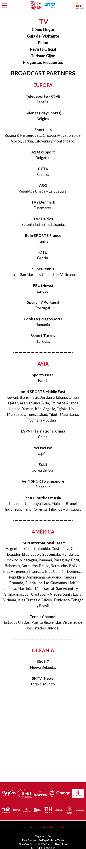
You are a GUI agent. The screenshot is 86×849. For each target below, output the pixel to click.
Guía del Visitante (43, 36)
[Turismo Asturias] (69, 809)
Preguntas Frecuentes (43, 62)
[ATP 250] (49, 6)
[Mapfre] (40, 792)
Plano (43, 42)
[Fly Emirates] (78, 792)
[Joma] (16, 809)
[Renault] (51, 792)
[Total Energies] (6, 809)
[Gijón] (9, 792)
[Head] (80, 809)
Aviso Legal (28, 827)
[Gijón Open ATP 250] (36, 5)
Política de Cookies (52, 827)
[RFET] (78, 7)
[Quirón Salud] (27, 809)
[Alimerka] (59, 809)
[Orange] (63, 792)
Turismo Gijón (43, 55)
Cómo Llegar (43, 29)
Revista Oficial (43, 49)
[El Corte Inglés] (37, 809)
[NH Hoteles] (48, 809)
